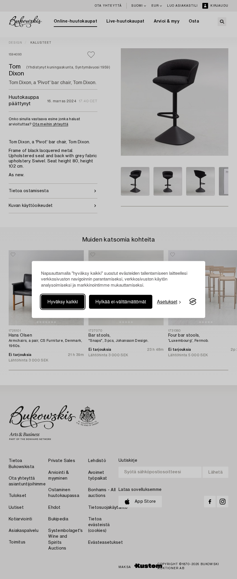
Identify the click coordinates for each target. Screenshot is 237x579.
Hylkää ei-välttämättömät (120, 301)
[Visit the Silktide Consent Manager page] (193, 302)
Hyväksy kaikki (62, 301)
